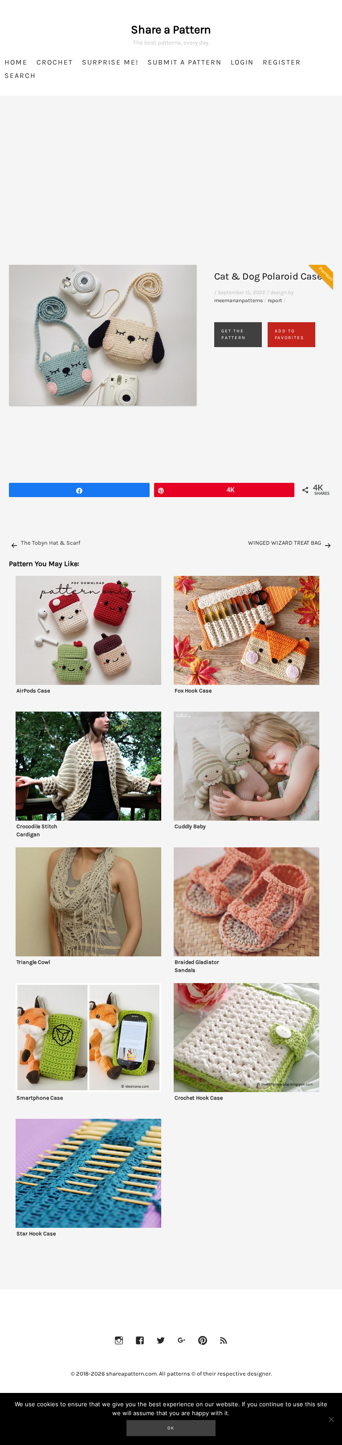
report (275, 300)
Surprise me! (110, 62)
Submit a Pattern (184, 62)
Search (20, 75)
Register (282, 62)
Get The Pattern (233, 334)
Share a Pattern (171, 29)
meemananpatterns (238, 300)
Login (242, 62)
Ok (171, 1428)
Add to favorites (289, 334)
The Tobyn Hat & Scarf (50, 542)
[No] (330, 1419)
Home (16, 62)
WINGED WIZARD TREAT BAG (284, 542)
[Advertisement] (171, 191)
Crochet (55, 62)
